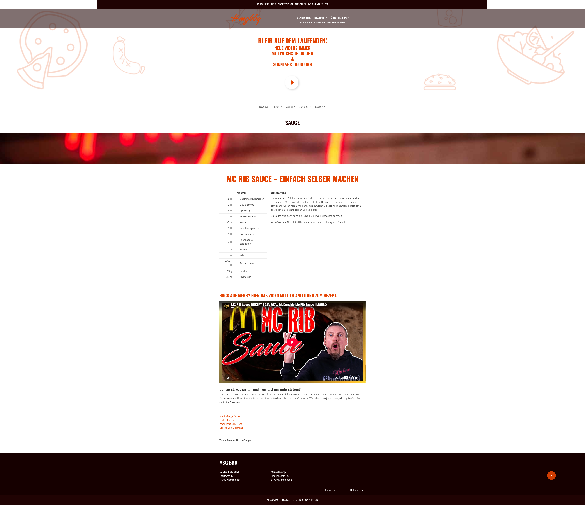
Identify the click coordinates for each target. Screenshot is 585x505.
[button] (551, 475)
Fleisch (275, 107)
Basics (289, 107)
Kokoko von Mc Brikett (231, 427)
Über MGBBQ (339, 18)
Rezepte (319, 18)
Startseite (304, 18)
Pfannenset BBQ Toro (230, 423)
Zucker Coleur (226, 419)
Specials (304, 107)
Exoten (319, 107)
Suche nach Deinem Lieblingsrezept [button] (323, 22)
